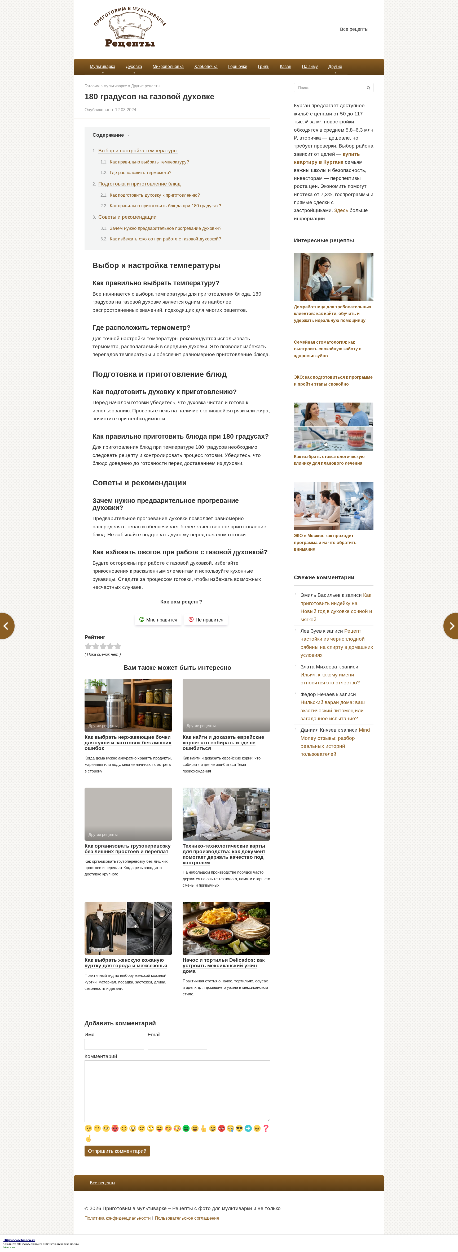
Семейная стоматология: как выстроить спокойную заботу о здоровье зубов (328, 349)
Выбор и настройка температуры (138, 150)
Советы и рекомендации (127, 217)
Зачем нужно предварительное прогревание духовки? (165, 228)
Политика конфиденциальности (118, 1218)
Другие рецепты (145, 86)
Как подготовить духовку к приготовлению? (155, 195)
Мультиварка (102, 66)
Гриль (263, 66)
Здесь (341, 210)
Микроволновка (168, 66)
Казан (285, 66)
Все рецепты (354, 29)
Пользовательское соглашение (187, 1218)
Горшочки (237, 66)
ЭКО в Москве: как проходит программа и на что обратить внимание (325, 542)
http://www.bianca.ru (29, 1243)
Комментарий (101, 1056)
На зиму (310, 66)
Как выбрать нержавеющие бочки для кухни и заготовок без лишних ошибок (128, 742)
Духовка (134, 66)
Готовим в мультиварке (106, 86)
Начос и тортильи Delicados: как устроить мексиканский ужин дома (224, 965)
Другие (335, 66)
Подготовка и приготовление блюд (139, 184)
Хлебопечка (206, 66)
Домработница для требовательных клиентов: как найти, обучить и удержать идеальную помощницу (332, 314)
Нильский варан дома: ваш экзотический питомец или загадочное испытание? (333, 710)
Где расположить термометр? (140, 172)
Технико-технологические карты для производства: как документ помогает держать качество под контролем (224, 854)
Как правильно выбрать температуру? (149, 162)
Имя (89, 1034)
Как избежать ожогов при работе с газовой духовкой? (165, 238)
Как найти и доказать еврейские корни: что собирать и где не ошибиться (223, 742)
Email (154, 1034)
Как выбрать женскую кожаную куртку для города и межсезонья (126, 962)
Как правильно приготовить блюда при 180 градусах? (165, 205)
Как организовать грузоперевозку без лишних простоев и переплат (128, 848)
